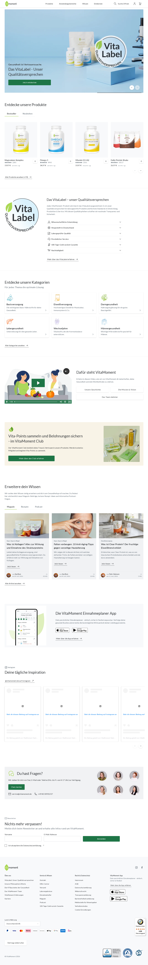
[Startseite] (11, 4)
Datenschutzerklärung (83, 888)
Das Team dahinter (110, 397)
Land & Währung (11, 920)
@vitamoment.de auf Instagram (17, 681)
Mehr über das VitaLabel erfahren (60, 259)
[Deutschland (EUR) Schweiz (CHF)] (22, 923)
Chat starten (16, 787)
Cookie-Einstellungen (83, 910)
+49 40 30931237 (45, 794)
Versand (43, 888)
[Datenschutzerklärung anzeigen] (43, 845)
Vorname (8, 834)
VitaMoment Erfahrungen (14, 895)
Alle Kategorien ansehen (15, 345)
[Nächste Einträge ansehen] (137, 87)
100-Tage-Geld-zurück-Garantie (51, 906)
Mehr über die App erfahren (67, 638)
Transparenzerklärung (83, 895)
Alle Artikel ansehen (13, 583)
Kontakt (43, 880)
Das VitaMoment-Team (13, 891)
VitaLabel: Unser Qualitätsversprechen (19, 880)
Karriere (8, 899)
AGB (76, 884)
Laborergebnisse (46, 891)
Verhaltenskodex (81, 906)
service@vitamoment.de (22, 794)
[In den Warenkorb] (35, 161)
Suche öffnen (123, 4)
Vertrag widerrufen (15, 943)
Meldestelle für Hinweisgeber (86, 902)
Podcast (43, 902)
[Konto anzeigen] (134, 3)
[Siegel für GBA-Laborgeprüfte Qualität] (127, 953)
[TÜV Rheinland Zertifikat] (112, 953)
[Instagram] (136, 867)
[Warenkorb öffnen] (140, 3)
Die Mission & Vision (127, 389)
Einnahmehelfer (45, 895)
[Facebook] (142, 867)
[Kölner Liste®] (138, 953)
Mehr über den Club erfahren (31, 458)
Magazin (43, 899)
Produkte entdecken (29, 82)
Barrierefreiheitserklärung (84, 899)
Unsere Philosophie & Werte (15, 884)
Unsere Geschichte (93, 389)
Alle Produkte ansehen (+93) (16, 177)
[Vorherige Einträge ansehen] (132, 87)
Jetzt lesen (11, 566)
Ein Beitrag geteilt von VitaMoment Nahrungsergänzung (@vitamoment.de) (35, 738)
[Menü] (144, 919)
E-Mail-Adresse (50, 834)
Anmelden (101, 839)
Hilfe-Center (44, 884)
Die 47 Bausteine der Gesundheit (17, 888)
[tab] (11, 113)
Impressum (79, 880)
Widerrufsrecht (80, 891)
